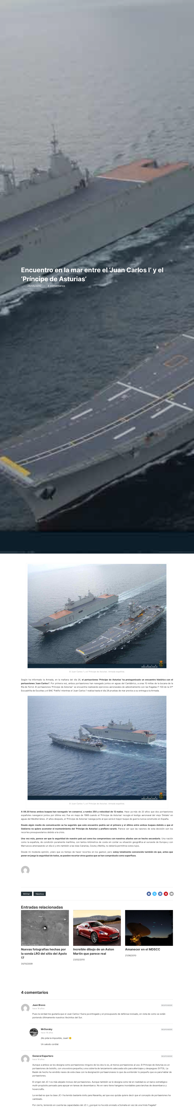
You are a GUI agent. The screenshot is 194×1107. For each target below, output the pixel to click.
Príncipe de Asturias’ (110, 679)
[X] (154, 894)
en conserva (75, 811)
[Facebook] (149, 894)
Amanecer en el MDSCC (142, 949)
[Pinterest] (166, 894)
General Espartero (42, 1056)
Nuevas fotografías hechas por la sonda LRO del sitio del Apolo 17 (44, 954)
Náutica (40, 894)
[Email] (171, 894)
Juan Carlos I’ (42, 683)
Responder (166, 1005)
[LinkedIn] (160, 894)
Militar (26, 894)
